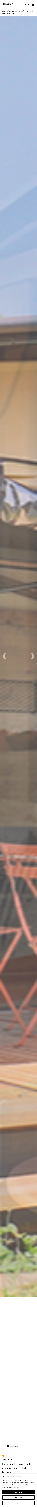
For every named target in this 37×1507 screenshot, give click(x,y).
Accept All (18, 1492)
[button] (20, 4)
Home (4, 11)
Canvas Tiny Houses (16, 11)
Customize (18, 1497)
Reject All (18, 1503)
